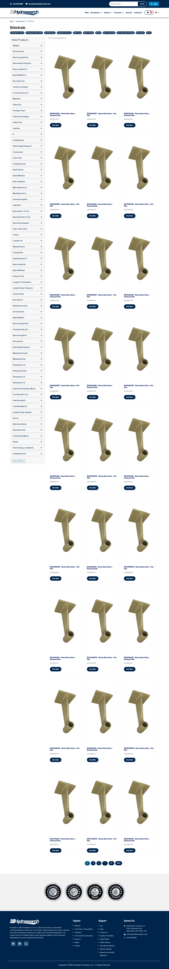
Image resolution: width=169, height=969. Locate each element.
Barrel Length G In (27, 57)
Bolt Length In (27, 182)
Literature (78, 932)
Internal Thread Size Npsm (27, 389)
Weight (27, 46)
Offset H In (27, 122)
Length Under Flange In (27, 288)
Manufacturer (27, 247)
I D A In (27, 235)
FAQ (101, 926)
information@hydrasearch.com (137, 934)
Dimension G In (27, 430)
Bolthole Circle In (27, 306)
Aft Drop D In (27, 51)
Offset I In (27, 105)
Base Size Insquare (27, 223)
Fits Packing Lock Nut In (27, 448)
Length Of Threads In (27, 282)
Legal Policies (104, 939)
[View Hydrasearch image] (1, 966)
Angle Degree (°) (27, 258)
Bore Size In (27, 341)
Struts (149, 33)
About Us (129, 12)
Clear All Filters (18, 461)
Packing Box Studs (17, 33)
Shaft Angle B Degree (27, 146)
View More (55, 125)
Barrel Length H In (27, 324)
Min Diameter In (27, 193)
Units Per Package (27, 117)
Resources (118, 12)
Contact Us (138, 12)
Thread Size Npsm (27, 436)
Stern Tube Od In (27, 229)
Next (118, 863)
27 (111, 863)
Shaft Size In (27, 170)
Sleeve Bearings (109, 33)
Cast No (27, 128)
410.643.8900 (18, 4)
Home (87, 12)
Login (155, 4)
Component (27, 152)
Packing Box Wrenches (34, 33)
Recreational (95, 12)
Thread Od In (27, 294)
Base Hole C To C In (27, 211)
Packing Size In (27, 164)
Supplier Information (107, 936)
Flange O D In (27, 276)
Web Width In (27, 318)
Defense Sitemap (105, 949)
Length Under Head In (27, 412)
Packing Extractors (64, 33)
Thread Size (27, 253)
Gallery (77, 942)
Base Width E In (27, 75)
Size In (27, 418)
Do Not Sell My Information (84, 936)
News (102, 929)
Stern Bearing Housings (125, 33)
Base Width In (27, 270)
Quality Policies (105, 942)
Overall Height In (27, 406)
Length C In (27, 241)
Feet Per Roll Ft (27, 400)
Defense (107, 12)
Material (27, 99)
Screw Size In (27, 312)
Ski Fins (98, 33)
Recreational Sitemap (107, 946)
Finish (27, 442)
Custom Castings (27, 87)
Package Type (27, 111)
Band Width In (27, 176)
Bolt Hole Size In (27, 424)
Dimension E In (27, 377)
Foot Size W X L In (27, 394)
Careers (77, 946)
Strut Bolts (140, 33)
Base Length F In (27, 69)
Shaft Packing (88, 33)
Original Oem (27, 140)
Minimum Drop (27, 359)
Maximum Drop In (27, 353)
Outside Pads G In (27, 329)
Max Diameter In (27, 188)
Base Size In (27, 300)
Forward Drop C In (27, 93)
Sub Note (27, 205)
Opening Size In (27, 454)
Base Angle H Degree (27, 63)
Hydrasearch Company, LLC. (83, 965)
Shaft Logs (77, 33)
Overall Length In (27, 199)
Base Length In (27, 264)
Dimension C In (27, 365)
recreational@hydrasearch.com (39, 4)
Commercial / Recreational (84, 929)
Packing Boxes (50, 33)
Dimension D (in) (27, 371)
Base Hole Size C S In (27, 217)
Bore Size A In (27, 81)
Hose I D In (27, 158)
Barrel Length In (27, 335)
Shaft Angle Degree (27, 347)
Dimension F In (27, 383)
